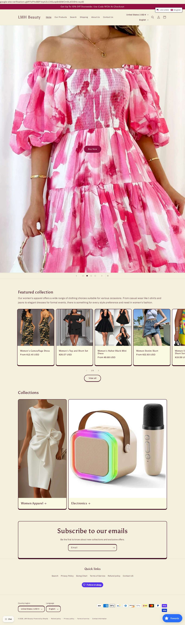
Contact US (128, 576)
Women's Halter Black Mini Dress (112, 352)
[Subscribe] (114, 547)
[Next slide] (102, 276)
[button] (153, 17)
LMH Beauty (28, 619)
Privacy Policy (67, 576)
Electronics (79, 503)
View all (92, 378)
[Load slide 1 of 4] (83, 276)
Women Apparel (32, 503)
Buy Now (92, 149)
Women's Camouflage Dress (35, 350)
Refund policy (114, 576)
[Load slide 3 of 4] (91, 276)
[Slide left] (87, 371)
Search (55, 576)
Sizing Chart (81, 576)
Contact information (99, 618)
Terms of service (83, 618)
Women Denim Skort (147, 350)
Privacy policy (69, 618)
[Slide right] (98, 371)
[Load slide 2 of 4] (87, 276)
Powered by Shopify (41, 619)
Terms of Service (97, 576)
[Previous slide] (76, 276)
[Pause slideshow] (109, 276)
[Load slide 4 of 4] (95, 276)
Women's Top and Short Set (73, 350)
